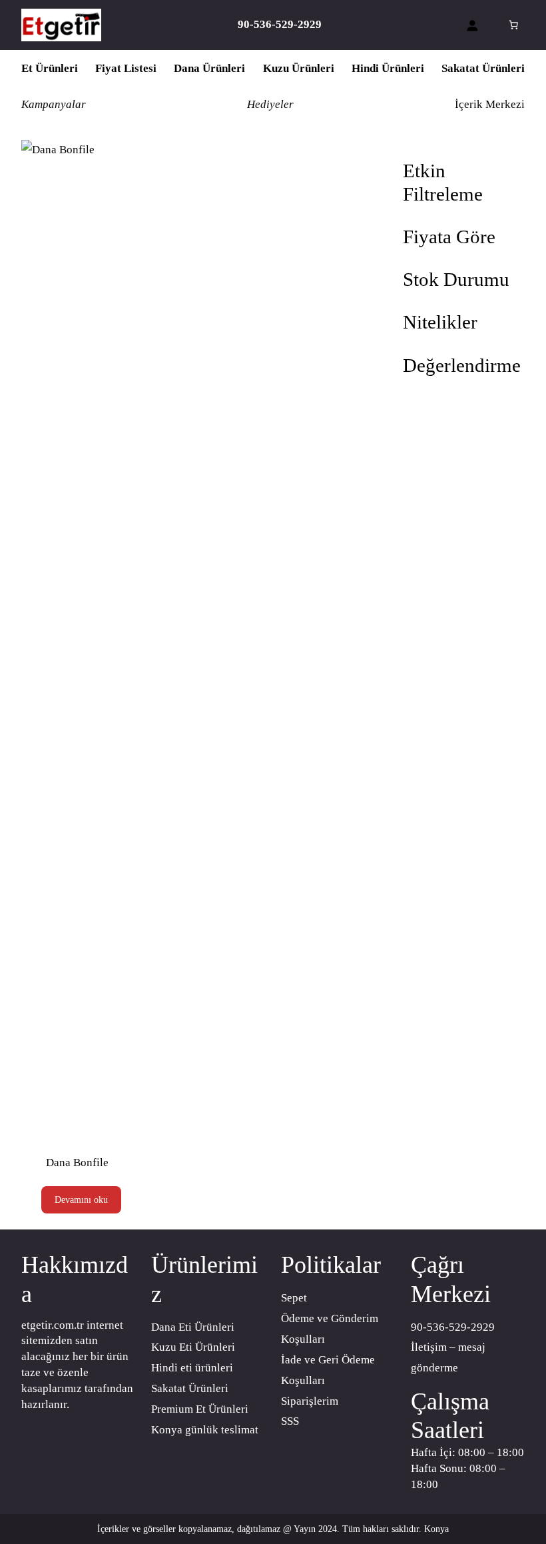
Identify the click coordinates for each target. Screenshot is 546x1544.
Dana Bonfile (77, 1162)
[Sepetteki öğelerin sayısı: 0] (513, 24)
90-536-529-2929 (453, 1327)
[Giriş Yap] (471, 25)
